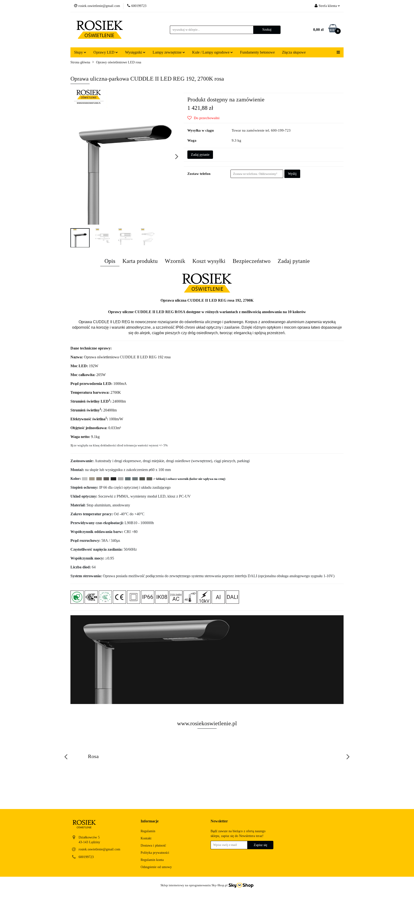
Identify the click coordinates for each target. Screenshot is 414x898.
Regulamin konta (152, 860)
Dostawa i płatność (153, 845)
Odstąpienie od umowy (156, 867)
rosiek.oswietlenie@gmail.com (99, 849)
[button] (150, 821)
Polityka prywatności (155, 852)
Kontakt (146, 838)
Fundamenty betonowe (257, 52)
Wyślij (292, 174)
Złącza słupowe (294, 52)
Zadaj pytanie (200, 154)
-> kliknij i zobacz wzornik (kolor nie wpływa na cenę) (189, 479)
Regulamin (148, 831)
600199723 (86, 857)
